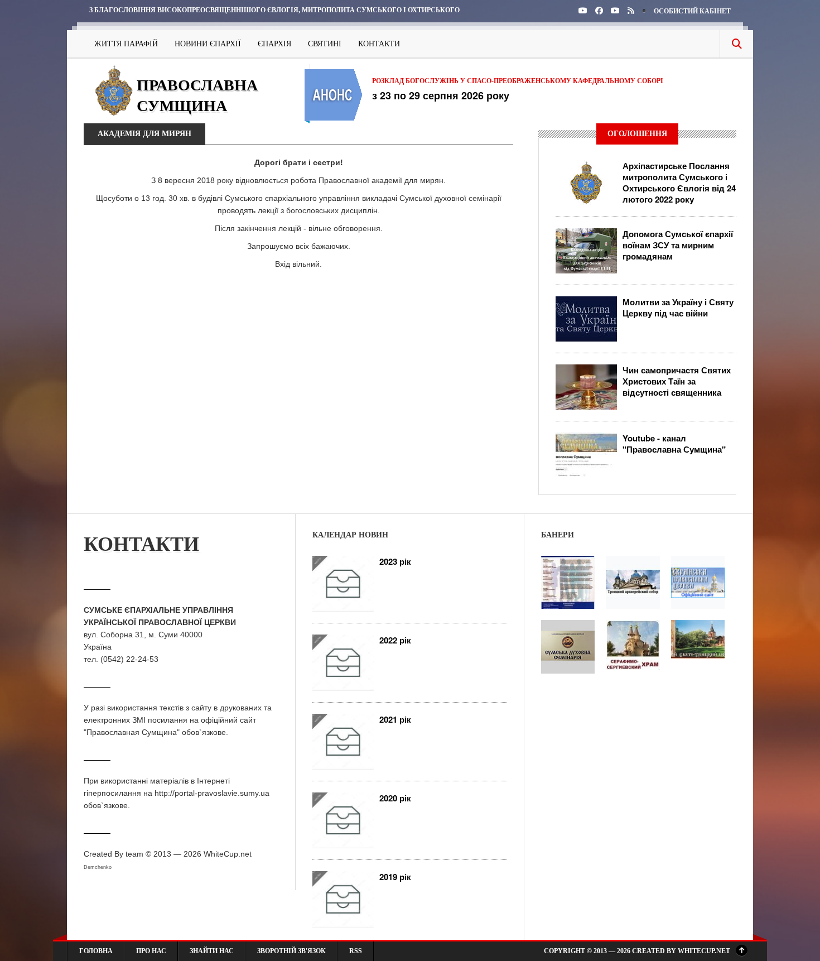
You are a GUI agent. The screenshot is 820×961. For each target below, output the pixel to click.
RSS (355, 951)
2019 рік (395, 877)
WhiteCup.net (228, 853)
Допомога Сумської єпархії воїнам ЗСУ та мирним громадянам (678, 245)
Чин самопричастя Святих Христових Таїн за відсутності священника (677, 381)
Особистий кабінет (692, 11)
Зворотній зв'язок (291, 951)
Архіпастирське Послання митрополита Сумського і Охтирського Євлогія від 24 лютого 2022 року (679, 182)
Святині (324, 44)
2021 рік (395, 719)
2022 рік (395, 640)
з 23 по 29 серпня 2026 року (440, 95)
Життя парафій (126, 44)
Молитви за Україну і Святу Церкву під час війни (678, 307)
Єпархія (274, 44)
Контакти (379, 44)
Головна (96, 951)
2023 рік (395, 561)
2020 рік (395, 798)
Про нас (151, 951)
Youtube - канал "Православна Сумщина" (674, 443)
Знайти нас (212, 951)
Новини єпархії (208, 44)
